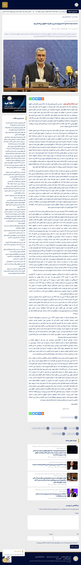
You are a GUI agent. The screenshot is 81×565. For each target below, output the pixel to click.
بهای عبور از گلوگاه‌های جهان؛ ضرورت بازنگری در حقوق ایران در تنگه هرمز (15, 255)
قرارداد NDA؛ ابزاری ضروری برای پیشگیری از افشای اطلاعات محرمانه (49, 465)
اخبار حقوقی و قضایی (66, 557)
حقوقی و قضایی (67, 559)
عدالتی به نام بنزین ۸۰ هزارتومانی (15, 261)
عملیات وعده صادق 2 (57, 428)
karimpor (63, 29)
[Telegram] (36, 98)
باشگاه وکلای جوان (66, 17)
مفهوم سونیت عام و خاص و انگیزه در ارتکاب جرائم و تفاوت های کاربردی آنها (15, 152)
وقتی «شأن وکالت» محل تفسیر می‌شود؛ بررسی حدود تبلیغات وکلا (16, 182)
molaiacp (63, 457)
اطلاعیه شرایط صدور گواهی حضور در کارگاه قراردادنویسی (14, 109)
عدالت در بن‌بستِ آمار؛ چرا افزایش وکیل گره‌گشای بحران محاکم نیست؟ (14, 250)
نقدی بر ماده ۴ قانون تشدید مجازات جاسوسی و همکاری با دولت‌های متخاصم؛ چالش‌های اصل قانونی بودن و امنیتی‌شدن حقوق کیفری (14, 175)
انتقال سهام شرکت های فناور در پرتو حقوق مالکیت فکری (29, 11)
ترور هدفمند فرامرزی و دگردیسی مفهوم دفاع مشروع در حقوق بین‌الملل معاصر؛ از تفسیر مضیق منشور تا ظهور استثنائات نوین (15, 203)
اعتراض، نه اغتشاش (18, 259)
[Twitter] (33, 98)
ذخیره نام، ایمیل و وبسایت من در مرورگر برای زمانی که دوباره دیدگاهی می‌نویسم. (57, 543)
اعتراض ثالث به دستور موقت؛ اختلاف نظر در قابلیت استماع (15, 196)
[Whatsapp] (30, 98)
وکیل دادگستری (57, 434)
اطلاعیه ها (58, 559)
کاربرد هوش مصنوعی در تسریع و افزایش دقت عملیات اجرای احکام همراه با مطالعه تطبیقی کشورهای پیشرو (14, 271)
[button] (7, 97)
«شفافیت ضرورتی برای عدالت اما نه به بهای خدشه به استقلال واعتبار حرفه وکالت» (51, 495)
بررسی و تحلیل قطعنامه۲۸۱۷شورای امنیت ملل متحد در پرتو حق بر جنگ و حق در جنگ (14, 244)
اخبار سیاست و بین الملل (52, 557)
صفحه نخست (75, 17)
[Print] (42, 98)
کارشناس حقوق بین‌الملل (39, 428)
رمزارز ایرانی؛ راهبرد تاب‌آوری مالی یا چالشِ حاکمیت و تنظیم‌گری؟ (15, 124)
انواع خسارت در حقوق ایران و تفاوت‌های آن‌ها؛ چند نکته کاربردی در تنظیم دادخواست (14, 237)
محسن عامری (71, 434)
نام (77, 534)
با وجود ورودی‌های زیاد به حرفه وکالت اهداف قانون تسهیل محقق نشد (15, 128)
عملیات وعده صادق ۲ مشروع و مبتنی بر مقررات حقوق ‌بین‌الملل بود (55, 23)
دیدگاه (77, 513)
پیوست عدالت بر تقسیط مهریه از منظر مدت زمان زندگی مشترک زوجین (14, 231)
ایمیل (51, 534)
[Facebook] (39, 98)
